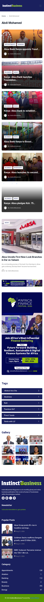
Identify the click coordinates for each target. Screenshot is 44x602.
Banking (21, 44)
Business (8, 72)
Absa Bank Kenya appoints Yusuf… (22, 49)
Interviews (18, 168)
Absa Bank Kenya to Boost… (18, 141)
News (16, 72)
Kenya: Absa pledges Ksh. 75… (19, 203)
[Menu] (40, 6)
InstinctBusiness (15, 54)
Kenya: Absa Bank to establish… (20, 110)
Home (4, 16)
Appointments (10, 44)
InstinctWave (34, 598)
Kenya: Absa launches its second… (21, 172)
